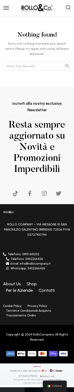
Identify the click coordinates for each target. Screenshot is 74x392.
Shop (32, 283)
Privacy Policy (37, 306)
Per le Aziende (19, 290)
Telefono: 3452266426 (27, 259)
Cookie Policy (12, 306)
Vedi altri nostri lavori (54, 380)
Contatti (47, 290)
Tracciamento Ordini (21, 315)
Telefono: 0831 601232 (23, 254)
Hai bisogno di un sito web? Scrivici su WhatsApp (28, 380)
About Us (12, 283)
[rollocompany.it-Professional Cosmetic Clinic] (37, 8)
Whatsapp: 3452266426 (28, 268)
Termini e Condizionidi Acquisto (28, 310)
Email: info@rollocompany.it (31, 263)
